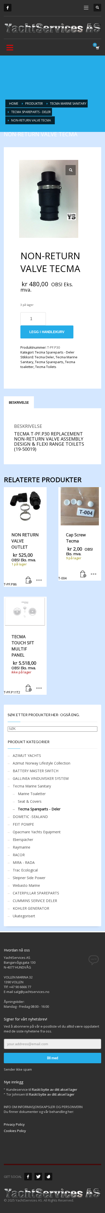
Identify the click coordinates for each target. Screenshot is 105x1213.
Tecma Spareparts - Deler (54, 352)
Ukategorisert (24, 916)
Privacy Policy (14, 1124)
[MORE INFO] (39, 580)
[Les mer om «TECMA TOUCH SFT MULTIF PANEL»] (29, 688)
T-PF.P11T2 (20, 664)
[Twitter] (38, 1176)
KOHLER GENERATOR (31, 908)
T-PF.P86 (21, 559)
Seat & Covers (30, 801)
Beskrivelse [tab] (19, 402)
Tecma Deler (44, 357)
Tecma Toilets (45, 366)
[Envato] (48, 1176)
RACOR (19, 854)
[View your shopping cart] (97, 47)
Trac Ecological (25, 870)
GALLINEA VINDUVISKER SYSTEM (41, 778)
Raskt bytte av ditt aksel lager (54, 1089)
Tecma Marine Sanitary (32, 786)
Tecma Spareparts (49, 362)
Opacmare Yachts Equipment (37, 831)
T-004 (75, 556)
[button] (70, 170)
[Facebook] (7, 7)
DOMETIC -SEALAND (30, 816)
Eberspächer (23, 839)
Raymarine (21, 847)
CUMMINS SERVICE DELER (35, 900)
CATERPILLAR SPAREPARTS (36, 893)
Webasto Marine (26, 885)
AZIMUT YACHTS (27, 755)
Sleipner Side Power (29, 877)
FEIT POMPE (23, 824)
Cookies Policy (15, 1130)
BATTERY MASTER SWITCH (35, 770)
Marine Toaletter (32, 793)
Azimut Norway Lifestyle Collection (41, 763)
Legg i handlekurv (46, 332)
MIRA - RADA (24, 862)
